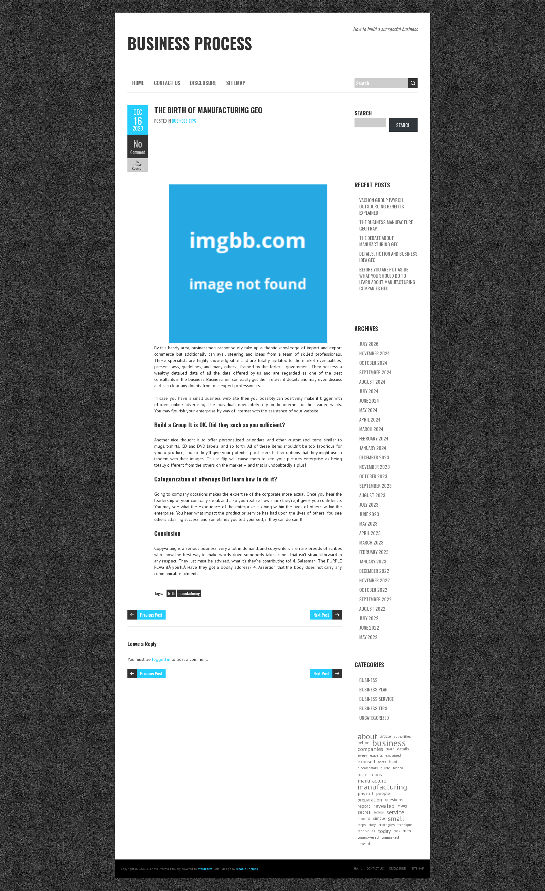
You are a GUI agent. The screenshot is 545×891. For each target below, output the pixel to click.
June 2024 (369, 400)
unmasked (390, 837)
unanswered (368, 837)
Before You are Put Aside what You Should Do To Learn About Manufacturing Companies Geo (387, 279)
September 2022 (375, 599)
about (367, 736)
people (383, 793)
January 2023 (372, 561)
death (390, 749)
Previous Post (151, 614)
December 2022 (374, 570)
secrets (378, 812)
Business (368, 679)
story (372, 825)
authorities (402, 736)
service (395, 812)
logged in (161, 659)
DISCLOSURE (203, 83)
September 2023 (375, 485)
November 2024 (374, 353)
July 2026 (368, 343)
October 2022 (373, 589)
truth (407, 831)
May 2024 (368, 409)
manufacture (372, 780)
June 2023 (369, 513)
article (385, 736)
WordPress (205, 869)
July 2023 (368, 504)
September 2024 (375, 372)
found (393, 762)
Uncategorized (374, 717)
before (363, 742)
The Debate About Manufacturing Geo (378, 241)
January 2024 (372, 447)
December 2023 (374, 457)
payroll (365, 793)
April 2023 (370, 532)
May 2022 (368, 636)
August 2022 (372, 608)
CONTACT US (167, 83)
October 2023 (373, 476)
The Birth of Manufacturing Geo (208, 109)
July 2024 (368, 390)
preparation (370, 799)
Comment (137, 152)
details (403, 749)
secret (364, 812)
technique (404, 825)
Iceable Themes (247, 869)
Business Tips (184, 121)
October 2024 (373, 362)
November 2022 (374, 580)
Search (363, 113)
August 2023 (372, 495)
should (364, 818)
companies (370, 749)
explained (393, 755)
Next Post (321, 614)
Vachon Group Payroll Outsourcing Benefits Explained (381, 206)
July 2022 (368, 617)
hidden (398, 768)
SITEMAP (235, 83)
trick (397, 831)
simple (379, 818)
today (384, 831)
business (389, 743)
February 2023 (374, 551)
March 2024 (371, 428)
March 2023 (371, 542)
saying (402, 806)
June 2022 (369, 627)
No (137, 143)
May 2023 (368, 523)
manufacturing (189, 593)
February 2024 (374, 438)
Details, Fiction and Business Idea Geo (388, 256)
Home (138, 83)
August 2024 (372, 381)
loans (376, 774)
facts (382, 761)
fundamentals (368, 768)
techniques (366, 831)
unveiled (364, 844)
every (362, 755)
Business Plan (373, 689)
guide (385, 768)
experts (376, 755)
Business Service (376, 698)
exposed (366, 762)
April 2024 (370, 419)
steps (362, 825)
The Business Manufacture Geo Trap (386, 225)
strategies (386, 824)
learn (362, 774)
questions (394, 799)
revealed (384, 806)
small (396, 818)
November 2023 (374, 466)
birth (171, 593)
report (364, 806)
